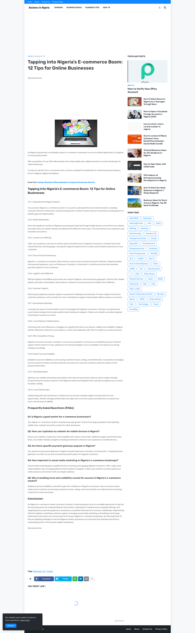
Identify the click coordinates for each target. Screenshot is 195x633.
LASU (137, 274)
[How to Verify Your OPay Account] (147, 71)
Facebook (153, 248)
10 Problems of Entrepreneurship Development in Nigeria (155, 178)
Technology (143, 304)
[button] (160, 7)
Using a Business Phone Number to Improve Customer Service (66, 182)
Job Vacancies (153, 269)
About (37, 2)
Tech (131, 304)
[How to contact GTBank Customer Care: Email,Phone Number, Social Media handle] (135, 139)
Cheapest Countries (137, 238)
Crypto (50, 571)
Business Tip (39, 56)
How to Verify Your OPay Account (142, 90)
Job (141, 269)
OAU (145, 284)
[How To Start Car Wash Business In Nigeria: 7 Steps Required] (135, 190)
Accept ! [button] (10, 625)
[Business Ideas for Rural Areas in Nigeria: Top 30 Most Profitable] (135, 203)
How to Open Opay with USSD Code (155, 165)
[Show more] (92, 578)
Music (150, 279)
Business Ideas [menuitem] (74, 7)
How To (151, 259)
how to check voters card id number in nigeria (154, 126)
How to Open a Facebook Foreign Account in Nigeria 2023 (155, 114)
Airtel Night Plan (136, 223)
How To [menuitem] (106, 7)
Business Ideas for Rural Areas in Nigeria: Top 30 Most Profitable (155, 203)
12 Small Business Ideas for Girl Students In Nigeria (155, 153)
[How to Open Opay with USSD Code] (135, 165)
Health (141, 259)
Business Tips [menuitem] (92, 7)
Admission (147, 218)
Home (30, 2)
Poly (153, 284)
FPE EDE (153, 254)
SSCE (142, 299)
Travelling (133, 309)
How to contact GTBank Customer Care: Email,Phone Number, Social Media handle (155, 140)
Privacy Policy (57, 2)
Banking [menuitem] (58, 7)
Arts (149, 223)
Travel (155, 304)
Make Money (149, 274)
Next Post (119, 621)
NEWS (160, 279)
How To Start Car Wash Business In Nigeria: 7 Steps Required (155, 190)
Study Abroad (155, 299)
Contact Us (46, 2)
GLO (131, 259)
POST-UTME (134, 289)
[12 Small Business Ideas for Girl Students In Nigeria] (135, 153)
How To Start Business (138, 264)
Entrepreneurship (136, 248)
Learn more (25, 620)
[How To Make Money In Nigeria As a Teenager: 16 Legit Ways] (135, 101)
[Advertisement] (97, 33)
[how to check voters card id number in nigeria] (135, 126)
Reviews (160, 294)
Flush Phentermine (137, 254)
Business (145, 228)
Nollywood (133, 284)
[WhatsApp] (74, 578)
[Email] (86, 578)
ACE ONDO (133, 218)
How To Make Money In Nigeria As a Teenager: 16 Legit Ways (154, 101)
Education (133, 243)
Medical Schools (136, 279)
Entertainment (149, 243)
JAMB (132, 269)
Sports (132, 299)
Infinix (155, 264)
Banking (132, 228)
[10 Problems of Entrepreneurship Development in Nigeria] (135, 178)
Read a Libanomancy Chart (140, 294)
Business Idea (135, 233)
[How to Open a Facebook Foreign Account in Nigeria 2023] (135, 114)
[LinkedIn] (80, 578)
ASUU (158, 223)
